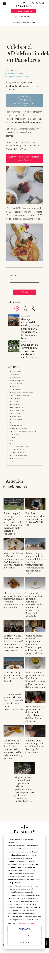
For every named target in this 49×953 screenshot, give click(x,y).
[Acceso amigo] (43, 4)
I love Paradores (14, 378)
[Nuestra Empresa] (37, 4)
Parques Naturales (15, 425)
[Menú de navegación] (4, 3)
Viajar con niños (14, 399)
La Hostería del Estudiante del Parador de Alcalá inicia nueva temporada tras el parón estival (13, 643)
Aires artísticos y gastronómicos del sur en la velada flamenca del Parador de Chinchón (34, 714)
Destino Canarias (15, 372)
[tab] (16, 308)
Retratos (12, 443)
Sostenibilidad (14, 461)
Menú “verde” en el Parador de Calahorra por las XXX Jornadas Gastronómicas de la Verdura (13, 560)
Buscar (13, 276)
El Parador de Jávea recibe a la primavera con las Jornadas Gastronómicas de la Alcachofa (14, 600)
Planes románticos (15, 417)
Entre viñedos (13, 387)
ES (7, 12)
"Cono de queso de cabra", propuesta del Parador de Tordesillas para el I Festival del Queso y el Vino (34, 644)
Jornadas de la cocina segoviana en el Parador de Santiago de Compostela (34, 746)
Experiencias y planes (16, 381)
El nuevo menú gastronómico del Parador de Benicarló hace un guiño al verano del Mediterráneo (35, 680)
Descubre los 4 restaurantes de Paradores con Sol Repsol (13, 677)
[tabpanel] (24, 336)
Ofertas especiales (15, 384)
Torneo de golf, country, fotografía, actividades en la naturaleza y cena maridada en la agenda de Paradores (13, 523)
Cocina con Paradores (16, 449)
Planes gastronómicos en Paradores (17, 77)
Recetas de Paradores (16, 410)
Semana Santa (14, 375)
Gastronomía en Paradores (14, 74)
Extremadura (13, 440)
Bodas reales (13, 402)
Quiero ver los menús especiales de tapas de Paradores (24, 158)
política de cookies (26, 923)
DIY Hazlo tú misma (16, 407)
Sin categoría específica (17, 452)
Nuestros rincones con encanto (19, 395)
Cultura (12, 437)
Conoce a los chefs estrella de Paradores (22, 432)
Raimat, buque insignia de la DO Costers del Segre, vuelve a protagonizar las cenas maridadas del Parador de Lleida (35, 563)
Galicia (11, 422)
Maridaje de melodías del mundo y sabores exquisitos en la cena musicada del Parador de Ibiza (29, 328)
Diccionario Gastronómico (18, 455)
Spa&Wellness (14, 434)
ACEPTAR (24, 936)
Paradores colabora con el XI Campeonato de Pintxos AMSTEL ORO (35, 519)
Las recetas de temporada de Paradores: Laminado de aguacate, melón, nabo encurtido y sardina (13, 749)
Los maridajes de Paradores (18, 446)
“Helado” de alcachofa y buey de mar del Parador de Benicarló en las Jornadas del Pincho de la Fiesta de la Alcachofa (34, 604)
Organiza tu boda (15, 413)
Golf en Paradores (15, 390)
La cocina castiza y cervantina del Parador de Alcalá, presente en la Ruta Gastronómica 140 (14, 701)
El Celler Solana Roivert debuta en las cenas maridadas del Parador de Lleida (30, 351)
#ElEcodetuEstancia (16, 458)
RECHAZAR (24, 942)
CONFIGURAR (24, 929)
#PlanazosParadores (16, 420)
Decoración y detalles (16, 405)
